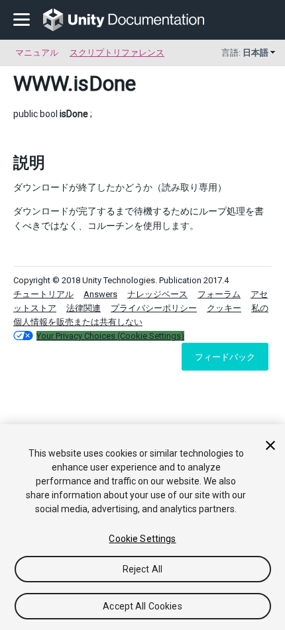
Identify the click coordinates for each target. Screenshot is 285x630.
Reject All (142, 569)
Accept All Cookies (142, 606)
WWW (40, 83)
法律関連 (83, 308)
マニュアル (36, 53)
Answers (100, 294)
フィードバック (225, 357)
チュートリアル (43, 294)
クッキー (224, 308)
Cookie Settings (142, 538)
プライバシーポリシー (154, 308)
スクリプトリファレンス (117, 53)
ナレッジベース (157, 294)
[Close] (270, 445)
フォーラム (219, 294)
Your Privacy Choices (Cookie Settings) (110, 336)
